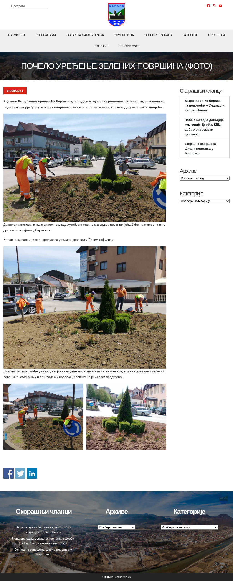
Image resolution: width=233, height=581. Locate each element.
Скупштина (124, 35)
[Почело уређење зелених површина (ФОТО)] (84, 168)
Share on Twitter (20, 473)
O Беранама (46, 35)
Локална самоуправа (85, 35)
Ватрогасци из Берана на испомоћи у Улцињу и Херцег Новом (205, 105)
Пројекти (216, 35)
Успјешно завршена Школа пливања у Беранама (200, 148)
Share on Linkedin (32, 473)
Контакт (101, 46)
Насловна (17, 35)
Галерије (190, 35)
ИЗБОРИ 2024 (128, 46)
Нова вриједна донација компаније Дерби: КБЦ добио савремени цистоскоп (204, 127)
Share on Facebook (8, 473)
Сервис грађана (158, 35)
